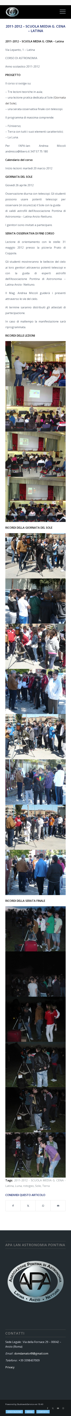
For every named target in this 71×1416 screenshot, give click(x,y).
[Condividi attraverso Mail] (58, 1205)
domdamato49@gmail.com (31, 1353)
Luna (18, 1186)
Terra (46, 1186)
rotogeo (28, 1186)
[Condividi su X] (28, 1205)
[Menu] (61, 12)
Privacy (9, 1367)
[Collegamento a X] (52, 1408)
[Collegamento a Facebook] (47, 1408)
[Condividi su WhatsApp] (43, 1205)
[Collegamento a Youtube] (57, 1408)
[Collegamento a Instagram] (63, 1408)
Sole (38, 1186)
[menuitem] (61, 12)
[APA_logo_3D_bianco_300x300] (29, 12)
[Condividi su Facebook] (13, 1205)
